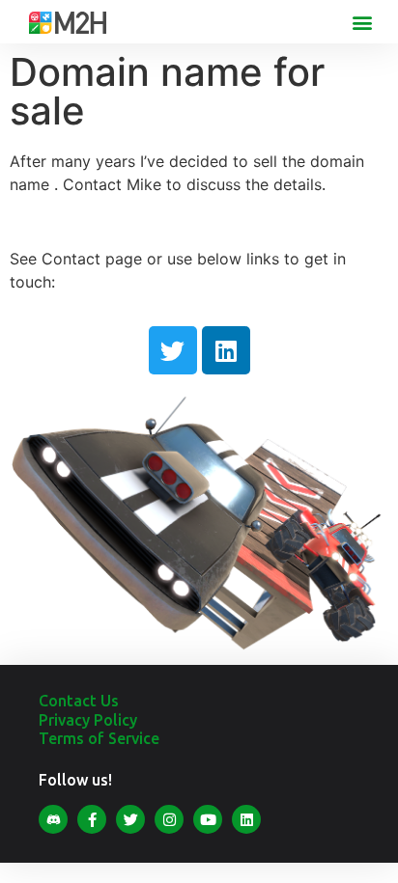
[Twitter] (173, 350)
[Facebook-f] (91, 819)
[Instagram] (169, 819)
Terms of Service (99, 738)
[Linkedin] (226, 350)
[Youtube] (207, 819)
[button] (363, 22)
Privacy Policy (88, 720)
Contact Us (79, 700)
